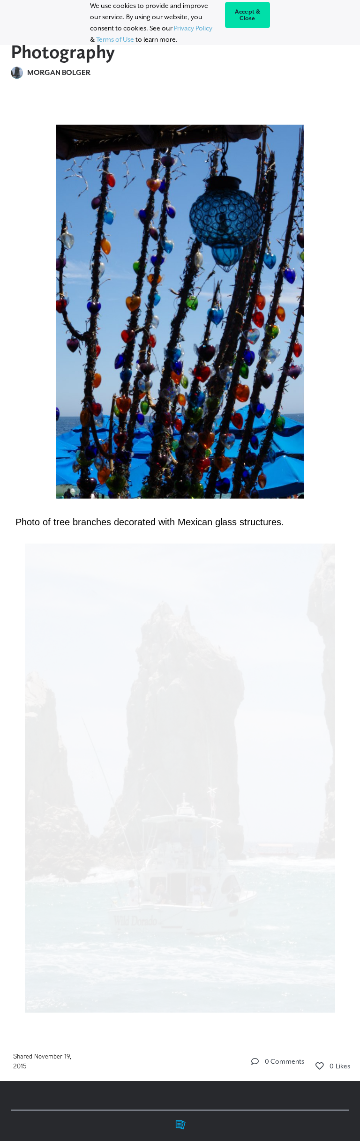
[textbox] (180, 564)
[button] (255, 1061)
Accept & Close (248, 15)
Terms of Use (115, 39)
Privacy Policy (193, 28)
